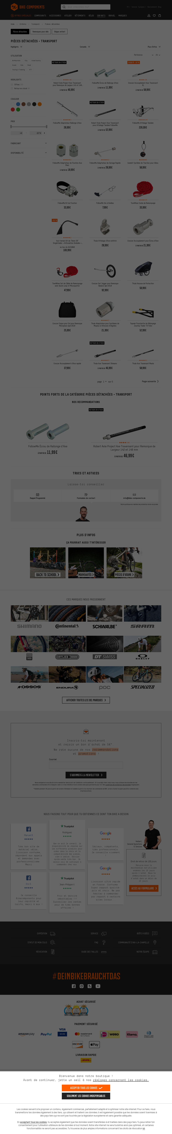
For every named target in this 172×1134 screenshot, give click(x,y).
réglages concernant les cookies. (121, 1080)
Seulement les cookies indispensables (86, 1096)
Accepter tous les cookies (83, 1088)
